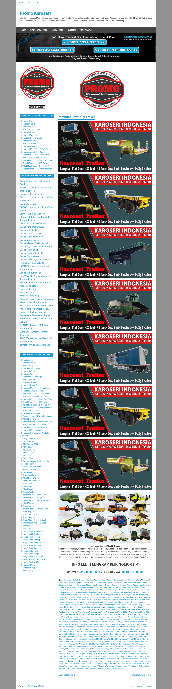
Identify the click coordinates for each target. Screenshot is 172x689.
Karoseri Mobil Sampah (32, 430)
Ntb (51, 305)
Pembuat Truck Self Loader (34, 559)
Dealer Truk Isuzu (137, 600)
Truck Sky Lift (28, 512)
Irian (99, 617)
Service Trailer (64, 666)
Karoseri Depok (140, 619)
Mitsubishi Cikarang (117, 637)
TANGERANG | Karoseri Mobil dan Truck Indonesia (36, 340)
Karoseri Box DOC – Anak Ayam (36, 155)
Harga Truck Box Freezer (33, 531)
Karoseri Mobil (27, 292)
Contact (29, 2)
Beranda (22, 30)
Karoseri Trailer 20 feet (95, 627)
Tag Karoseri (57, 30)
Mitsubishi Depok (72, 639)
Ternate (118, 666)
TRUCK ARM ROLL (30, 444)
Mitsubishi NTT (85, 644)
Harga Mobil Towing (31, 540)
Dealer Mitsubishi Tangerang (105, 590)
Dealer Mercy (83, 587)
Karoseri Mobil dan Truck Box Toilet (37, 160)
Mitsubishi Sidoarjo (72, 649)
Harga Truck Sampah (32, 548)
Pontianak (108, 661)
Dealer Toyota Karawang (91, 597)
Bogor (124, 580)
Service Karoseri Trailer (123, 664)
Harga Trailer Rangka (88, 617)
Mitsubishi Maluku (103, 641)
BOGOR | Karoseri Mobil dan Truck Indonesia (37, 209)
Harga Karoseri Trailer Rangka (78, 612)
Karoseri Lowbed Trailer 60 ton (93, 624)
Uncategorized (118, 668)
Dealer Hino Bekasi (75, 582)
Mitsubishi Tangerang (67, 651)
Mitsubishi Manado (118, 641)
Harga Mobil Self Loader (33, 556)
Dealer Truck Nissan (94, 600)
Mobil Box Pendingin (31, 419)
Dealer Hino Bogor (90, 582)
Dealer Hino (63, 582)
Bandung (90, 580)
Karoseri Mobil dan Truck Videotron (37, 169)
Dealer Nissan (102, 592)
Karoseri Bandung (134, 617)
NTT (144, 651)
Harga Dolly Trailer (130, 602)
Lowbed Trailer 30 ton (136, 629)
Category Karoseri (38, 30)
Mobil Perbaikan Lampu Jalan (35, 509)
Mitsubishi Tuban (113, 651)
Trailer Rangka (94, 668)
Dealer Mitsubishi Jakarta (84, 590)
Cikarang (145, 580)
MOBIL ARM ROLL (30, 441)
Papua (82, 654)
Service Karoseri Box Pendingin (36, 461)
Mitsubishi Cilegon (132, 637)
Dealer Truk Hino (124, 600)
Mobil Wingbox (29, 489)
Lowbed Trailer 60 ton (67, 632)
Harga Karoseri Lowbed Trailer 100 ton (123, 605)
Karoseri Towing (29, 143)
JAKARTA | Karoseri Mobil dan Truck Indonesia (34, 268)
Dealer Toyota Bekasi (129, 595)
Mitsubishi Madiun (74, 641)
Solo (71, 666)
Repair (135, 661)
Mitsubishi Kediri (134, 639)
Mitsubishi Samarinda (113, 646)
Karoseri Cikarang (127, 619)
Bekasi (110, 580)
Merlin (41, 686)
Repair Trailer (86, 664)
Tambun (102, 666)
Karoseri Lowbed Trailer (112, 622)
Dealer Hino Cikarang (105, 582)
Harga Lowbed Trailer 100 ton (118, 612)
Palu (77, 654)
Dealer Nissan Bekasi (116, 592)
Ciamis (130, 580)
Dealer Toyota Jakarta (73, 597)
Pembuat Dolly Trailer (94, 654)
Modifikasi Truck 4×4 (31, 413)
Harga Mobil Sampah (32, 545)
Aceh (63, 580)
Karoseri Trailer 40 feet (112, 627)
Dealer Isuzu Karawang (142, 585)
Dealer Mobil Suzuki (29, 240)
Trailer (141, 666)
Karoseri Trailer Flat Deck (131, 627)
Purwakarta (117, 661)
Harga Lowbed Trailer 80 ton (92, 614)
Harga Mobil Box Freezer (33, 534)
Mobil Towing (28, 503)
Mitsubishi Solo (86, 649)
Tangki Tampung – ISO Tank (35, 163)
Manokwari (133, 632)
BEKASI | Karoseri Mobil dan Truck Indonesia (37, 199)
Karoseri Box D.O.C (30, 410)
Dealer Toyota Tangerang (110, 597)
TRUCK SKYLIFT (30, 453)
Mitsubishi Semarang (129, 646)
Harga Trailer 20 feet (129, 614)
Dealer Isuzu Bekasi (94, 585)
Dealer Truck (125, 597)
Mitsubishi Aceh (120, 634)
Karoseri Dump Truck (31, 146)
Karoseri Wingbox (30, 135)
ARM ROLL (27, 447)
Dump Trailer (99, 602)
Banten (97, 580)
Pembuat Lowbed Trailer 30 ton (88, 656)
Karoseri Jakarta (81, 622)
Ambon (69, 580)
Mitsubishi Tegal (100, 651)
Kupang (85, 629)
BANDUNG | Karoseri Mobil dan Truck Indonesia (35, 189)
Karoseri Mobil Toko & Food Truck (37, 149)
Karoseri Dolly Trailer (66, 622)
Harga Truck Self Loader (33, 562)
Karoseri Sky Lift (30, 127)
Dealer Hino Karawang (138, 582)
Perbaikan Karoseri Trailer (84, 661)
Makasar (24, 302)
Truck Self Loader (30, 514)
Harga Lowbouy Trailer (112, 614)
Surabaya (94, 666)
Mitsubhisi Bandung (89, 634)
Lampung (93, 629)
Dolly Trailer (90, 602)
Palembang (70, 654)
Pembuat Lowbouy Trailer (68, 659)
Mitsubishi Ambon (134, 634)
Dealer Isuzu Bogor (109, 585)
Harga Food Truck (30, 438)
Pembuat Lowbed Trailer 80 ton (136, 656)
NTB (140, 651)
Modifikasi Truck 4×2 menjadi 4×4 (37, 166)
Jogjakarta (113, 617)
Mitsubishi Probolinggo (77, 646)
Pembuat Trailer (29, 469)
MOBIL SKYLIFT (29, 450)
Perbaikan (69, 661)
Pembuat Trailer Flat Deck (124, 659)
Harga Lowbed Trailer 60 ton (70, 614)
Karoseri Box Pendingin (32, 138)
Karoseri (72, 30)
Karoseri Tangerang (66, 627)
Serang (104, 664)
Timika (125, 666)
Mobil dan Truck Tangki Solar (35, 495)
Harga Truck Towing (31, 537)
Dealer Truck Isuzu (29, 250)
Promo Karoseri (35, 13)
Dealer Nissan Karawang (80, 595)
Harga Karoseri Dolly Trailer (74, 605)
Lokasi (38, 2)
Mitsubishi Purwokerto (95, 646)
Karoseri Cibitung (98, 619)
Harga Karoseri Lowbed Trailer (97, 605)
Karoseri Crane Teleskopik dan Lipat (38, 422)
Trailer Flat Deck (82, 668)
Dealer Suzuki (41, 243)
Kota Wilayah (86, 30)
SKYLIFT (26, 455)
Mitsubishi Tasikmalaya (84, 651)
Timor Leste (133, 666)
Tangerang (110, 666)
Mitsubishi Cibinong (86, 637)
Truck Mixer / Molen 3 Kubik (34, 523)
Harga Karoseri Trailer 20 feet (99, 609)
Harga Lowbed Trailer (98, 612)
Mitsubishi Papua (130, 644)
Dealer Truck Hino (137, 597)
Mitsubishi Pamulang (115, 644)
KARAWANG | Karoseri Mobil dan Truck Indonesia (36, 278)
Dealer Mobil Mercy (71, 592)
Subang (77, 666)
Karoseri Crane (29, 132)
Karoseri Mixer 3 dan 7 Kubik (35, 424)
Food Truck (27, 483)
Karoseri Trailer (80, 627)
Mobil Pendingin (30, 472)
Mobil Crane (28, 526)
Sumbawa (85, 666)
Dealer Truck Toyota (109, 600)
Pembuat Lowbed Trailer (130, 654)
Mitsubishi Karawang (119, 639)
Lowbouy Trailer (99, 632)
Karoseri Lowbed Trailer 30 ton (70, 624)
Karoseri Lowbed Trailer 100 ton (134, 622)
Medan (61, 634)
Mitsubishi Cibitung (101, 637)
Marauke (142, 632)
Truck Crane (28, 528)
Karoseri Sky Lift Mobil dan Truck (36, 427)
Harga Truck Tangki (31, 554)
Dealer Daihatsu (37, 223)
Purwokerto (127, 661)
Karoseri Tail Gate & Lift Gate (35, 157)
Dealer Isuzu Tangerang (68, 587)
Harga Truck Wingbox (32, 542)
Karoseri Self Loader (31, 129)
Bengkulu (117, 580)
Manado (124, 632)
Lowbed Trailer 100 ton (118, 629)
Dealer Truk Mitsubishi (76, 602)
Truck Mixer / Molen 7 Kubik (34, 520)
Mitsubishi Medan (133, 641)
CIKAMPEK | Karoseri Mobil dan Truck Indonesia (35, 219)
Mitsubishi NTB (73, 644)
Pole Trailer (99, 661)
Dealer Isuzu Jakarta (125, 585)
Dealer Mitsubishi (95, 587)
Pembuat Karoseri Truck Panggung (37, 416)
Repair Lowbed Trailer (72, 664)
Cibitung (138, 580)
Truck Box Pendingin (31, 481)
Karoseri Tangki (29, 121)
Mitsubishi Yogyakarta (129, 651)
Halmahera (119, 602)
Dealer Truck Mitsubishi (77, 600)
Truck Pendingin (29, 475)
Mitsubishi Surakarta (117, 649)
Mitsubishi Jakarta (103, 639)
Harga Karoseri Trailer (80, 609)
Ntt (21, 309)
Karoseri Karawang (96, 622)
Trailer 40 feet (70, 668)
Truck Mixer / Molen (31, 517)
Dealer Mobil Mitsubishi (87, 592)
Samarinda (97, 664)
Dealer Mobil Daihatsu (30, 233)
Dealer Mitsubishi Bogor (130, 587)
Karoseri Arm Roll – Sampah (35, 152)
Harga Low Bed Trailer (32, 467)
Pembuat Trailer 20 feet (87, 659)
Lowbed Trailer (103, 629)
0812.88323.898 (89, 572)
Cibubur (41, 214)
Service (111, 664)
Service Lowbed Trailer (141, 664)
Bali (74, 580)
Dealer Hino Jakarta (122, 582)
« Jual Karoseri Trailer (66, 675)
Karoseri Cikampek (112, 619)
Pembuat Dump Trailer (111, 654)
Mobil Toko (27, 486)
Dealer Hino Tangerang (67, 585)
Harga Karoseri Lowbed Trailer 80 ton (117, 607)
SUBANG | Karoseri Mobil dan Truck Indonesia (34, 327)
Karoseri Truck (76, 629)
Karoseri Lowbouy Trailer (138, 624)
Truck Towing (28, 506)
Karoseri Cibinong (83, 619)
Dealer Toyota (115, 595)
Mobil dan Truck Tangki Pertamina (37, 500)
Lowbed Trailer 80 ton (84, 632)
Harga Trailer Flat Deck (71, 617)
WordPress (32, 686)
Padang (62, 654)
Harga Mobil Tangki (31, 551)
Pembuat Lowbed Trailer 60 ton (112, 656)
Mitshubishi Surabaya (73, 634)
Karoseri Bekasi (27, 282)
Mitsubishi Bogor (71, 637)
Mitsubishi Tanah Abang (135, 649)
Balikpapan (81, 580)
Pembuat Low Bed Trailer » (141, 675)
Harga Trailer (28, 464)
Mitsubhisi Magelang (105, 634)
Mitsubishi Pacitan (99, 644)
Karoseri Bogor (70, 619)
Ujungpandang (106, 668)
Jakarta (105, 617)
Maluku (117, 632)
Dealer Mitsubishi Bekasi (112, 587)
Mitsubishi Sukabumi (100, 649)
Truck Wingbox (29, 492)
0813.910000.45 (133, 572)
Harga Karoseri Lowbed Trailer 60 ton (89, 607)
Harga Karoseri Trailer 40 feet (122, 609)
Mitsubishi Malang (88, 641)
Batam (104, 580)
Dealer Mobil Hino (133, 590)
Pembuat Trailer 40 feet (105, 659)
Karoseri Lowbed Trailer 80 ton (117, 624)
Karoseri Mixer (29, 141)
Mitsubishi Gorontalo (87, 639)
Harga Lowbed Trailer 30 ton (140, 612)
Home (21, 2)
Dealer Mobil (121, 590)
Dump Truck (28, 458)
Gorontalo (109, 602)
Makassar (109, 632)
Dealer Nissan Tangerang (100, 595)
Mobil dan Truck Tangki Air (34, 497)
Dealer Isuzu (81, 585)
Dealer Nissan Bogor (132, 592)
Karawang (122, 617)
